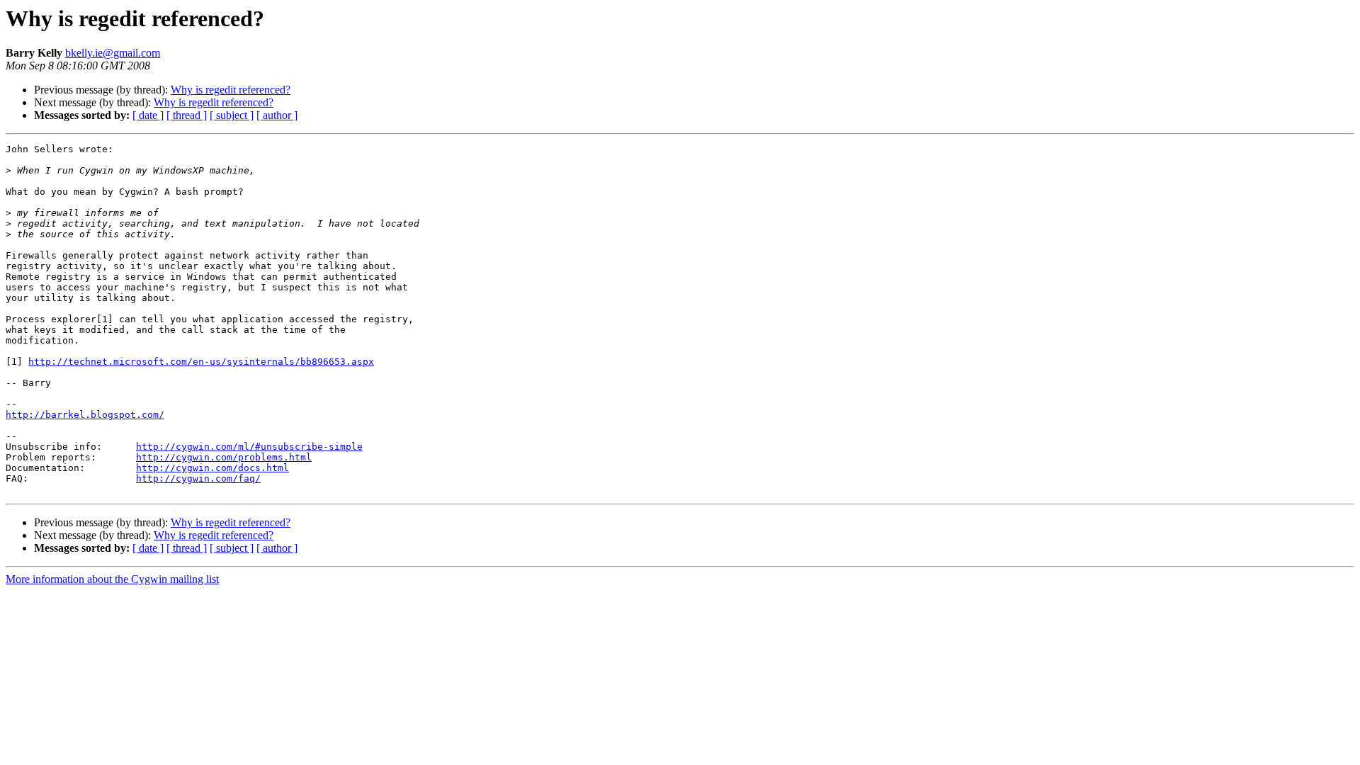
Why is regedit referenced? (230, 90)
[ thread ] (186, 115)
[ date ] (148, 115)
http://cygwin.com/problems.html (224, 457)
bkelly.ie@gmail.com (112, 53)
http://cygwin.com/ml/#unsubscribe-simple (249, 446)
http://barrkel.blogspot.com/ (85, 414)
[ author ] (277, 115)
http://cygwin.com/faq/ (198, 478)
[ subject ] (232, 115)
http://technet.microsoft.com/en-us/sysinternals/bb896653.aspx (201, 361)
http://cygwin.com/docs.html (212, 468)
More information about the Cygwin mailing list (112, 579)
